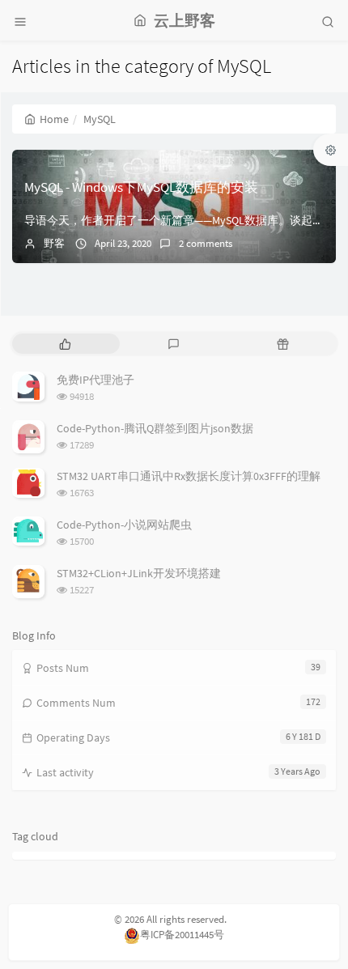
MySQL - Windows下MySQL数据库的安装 (141, 187)
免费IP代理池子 (95, 379)
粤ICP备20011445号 (182, 934)
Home (54, 119)
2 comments (205, 243)
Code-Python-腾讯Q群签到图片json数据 (155, 428)
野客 (54, 243)
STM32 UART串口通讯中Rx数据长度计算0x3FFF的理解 (188, 476)
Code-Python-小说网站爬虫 (124, 524)
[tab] (65, 343)
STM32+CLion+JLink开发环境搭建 (139, 573)
